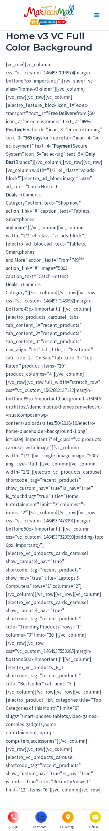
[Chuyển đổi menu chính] (96, 15)
